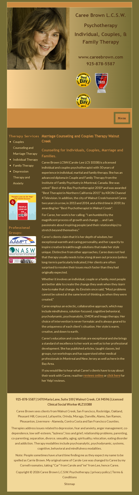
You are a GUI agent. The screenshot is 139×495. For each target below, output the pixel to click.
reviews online (93, 375)
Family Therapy (23, 165)
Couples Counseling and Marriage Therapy (25, 147)
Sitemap (69, 484)
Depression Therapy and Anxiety (21, 177)
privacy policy (101, 472)
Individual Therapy (25, 159)
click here (113, 375)
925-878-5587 (100, 63)
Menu (122, 118)
